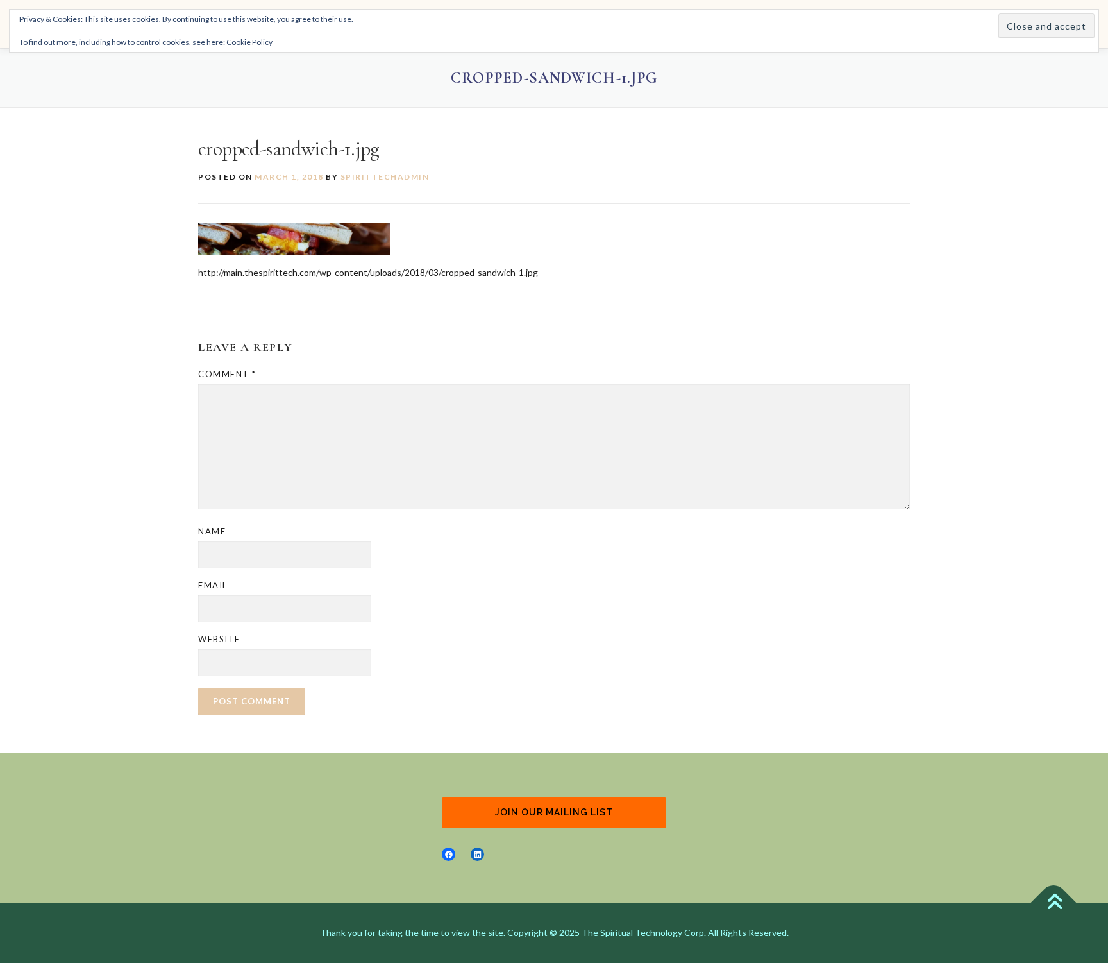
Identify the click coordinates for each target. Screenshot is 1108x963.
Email (213, 585)
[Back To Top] (1054, 903)
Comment (227, 374)
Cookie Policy (249, 42)
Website (219, 639)
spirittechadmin (385, 177)
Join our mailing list (554, 812)
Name (212, 531)
